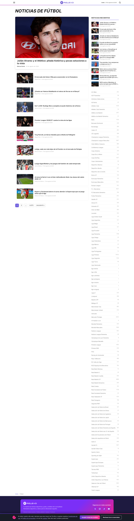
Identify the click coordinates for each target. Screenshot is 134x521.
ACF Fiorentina (105, 95)
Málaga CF (105, 303)
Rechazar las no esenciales (111, 517)
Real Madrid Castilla (105, 376)
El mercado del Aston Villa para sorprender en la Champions (56, 77)
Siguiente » (40, 205)
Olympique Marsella (105, 341)
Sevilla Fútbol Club (105, 448)
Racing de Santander (105, 355)
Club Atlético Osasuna (105, 144)
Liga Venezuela (105, 265)
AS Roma (105, 102)
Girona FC (105, 203)
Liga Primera (105, 255)
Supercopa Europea (105, 462)
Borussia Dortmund (105, 123)
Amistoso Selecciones (105, 99)
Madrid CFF (105, 300)
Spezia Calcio (105, 452)
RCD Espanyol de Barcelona (105, 365)
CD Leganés (105, 133)
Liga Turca (105, 261)
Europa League (105, 185)
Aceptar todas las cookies (90, 517)
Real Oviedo (105, 386)
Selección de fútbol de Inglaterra (105, 414)
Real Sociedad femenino (105, 393)
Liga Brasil (105, 227)
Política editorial (40, 512)
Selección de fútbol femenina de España (105, 428)
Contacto (52, 512)
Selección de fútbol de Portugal (105, 424)
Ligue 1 (105, 293)
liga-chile (105, 272)
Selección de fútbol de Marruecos (105, 421)
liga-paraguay (105, 279)
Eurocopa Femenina (105, 178)
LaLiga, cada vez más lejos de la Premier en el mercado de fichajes (58, 149)
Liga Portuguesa (105, 251)
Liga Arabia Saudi (105, 216)
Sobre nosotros (32, 512)
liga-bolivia (105, 268)
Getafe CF (105, 199)
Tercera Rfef (105, 469)
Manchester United (105, 310)
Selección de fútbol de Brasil (105, 407)
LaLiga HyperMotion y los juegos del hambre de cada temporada (57, 164)
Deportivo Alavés (105, 168)
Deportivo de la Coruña (105, 171)
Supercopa (105, 459)
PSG (105, 351)
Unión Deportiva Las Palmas (105, 480)
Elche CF (105, 175)
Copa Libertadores (105, 161)
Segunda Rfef (105, 403)
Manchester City (105, 306)
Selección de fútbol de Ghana (105, 410)
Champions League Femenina (105, 137)
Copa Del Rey (105, 158)
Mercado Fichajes (105, 317)
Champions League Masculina (105, 140)
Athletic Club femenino (105, 109)
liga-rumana (105, 282)
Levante (105, 213)
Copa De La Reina (105, 154)
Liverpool (105, 296)
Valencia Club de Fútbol (105, 483)
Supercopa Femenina (105, 466)
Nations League (105, 331)
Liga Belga (105, 223)
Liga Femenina (105, 234)
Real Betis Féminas (105, 369)
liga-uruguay (105, 289)
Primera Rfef (105, 348)
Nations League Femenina (105, 334)
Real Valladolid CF (105, 396)
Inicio (16, 494)
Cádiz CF (105, 130)
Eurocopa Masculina (105, 182)
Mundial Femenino (105, 324)
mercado (105, 313)
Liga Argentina (105, 220)
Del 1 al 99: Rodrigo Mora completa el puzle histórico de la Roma (57, 106)
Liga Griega (105, 237)
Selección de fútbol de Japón (105, 417)
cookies (44, 518)
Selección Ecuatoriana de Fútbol (105, 435)
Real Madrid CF (105, 379)
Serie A (105, 441)
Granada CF (105, 206)
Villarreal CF (105, 486)
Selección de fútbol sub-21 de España (105, 431)
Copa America (105, 151)
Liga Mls (105, 248)
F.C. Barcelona (105, 189)
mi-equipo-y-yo (105, 320)
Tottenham (105, 473)
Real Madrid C (105, 372)
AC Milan (105, 92)
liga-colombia (105, 275)
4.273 (31, 205)
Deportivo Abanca (105, 165)
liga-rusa (105, 286)
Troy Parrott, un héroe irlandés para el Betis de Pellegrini (55, 135)
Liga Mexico (105, 244)
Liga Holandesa (105, 241)
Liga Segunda (105, 258)
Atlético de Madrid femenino (105, 116)
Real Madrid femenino (105, 383)
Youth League (105, 490)
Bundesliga (105, 126)
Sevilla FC (105, 445)
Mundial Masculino (105, 327)
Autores (47, 512)
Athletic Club (105, 106)
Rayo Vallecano (105, 358)
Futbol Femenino (105, 196)
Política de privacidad (28, 518)
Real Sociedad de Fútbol (105, 390)
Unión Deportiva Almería (105, 476)
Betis (105, 120)
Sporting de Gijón (105, 455)
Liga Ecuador (105, 230)
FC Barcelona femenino (105, 192)
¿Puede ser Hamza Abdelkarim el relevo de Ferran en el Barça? (57, 91)
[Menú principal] (14, 2)
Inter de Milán (105, 210)
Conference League (105, 147)
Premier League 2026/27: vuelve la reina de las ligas (53, 120)
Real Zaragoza (105, 400)
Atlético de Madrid (105, 113)
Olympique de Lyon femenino (105, 338)
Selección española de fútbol (105, 438)
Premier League (105, 345)
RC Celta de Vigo (105, 362)
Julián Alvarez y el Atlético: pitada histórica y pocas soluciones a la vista (51, 62)
